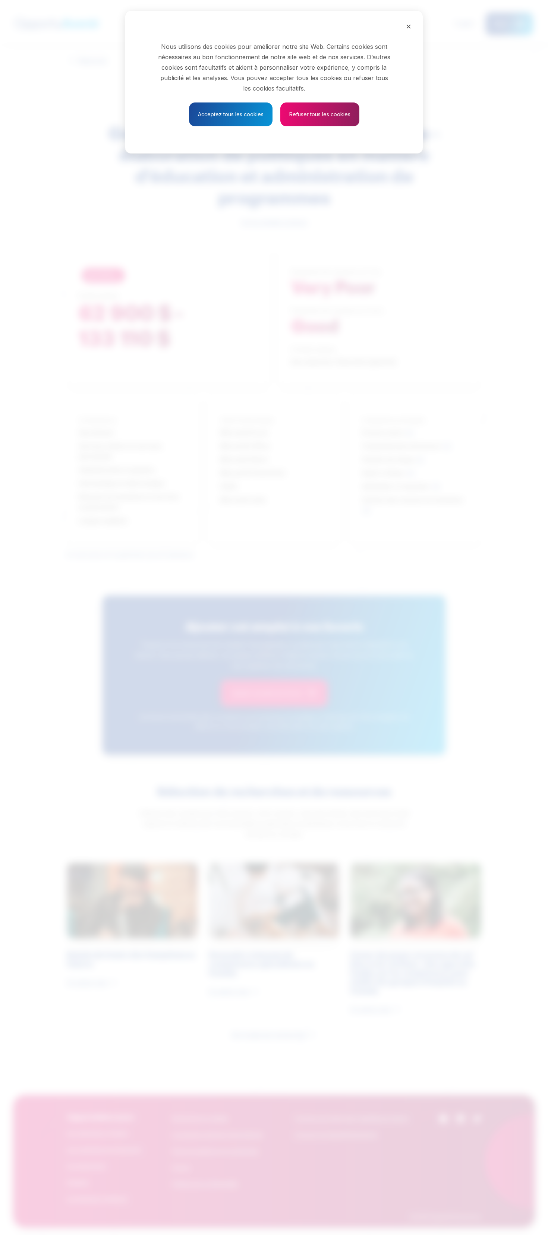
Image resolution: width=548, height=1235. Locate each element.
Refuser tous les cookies (319, 114)
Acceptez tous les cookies (231, 114)
